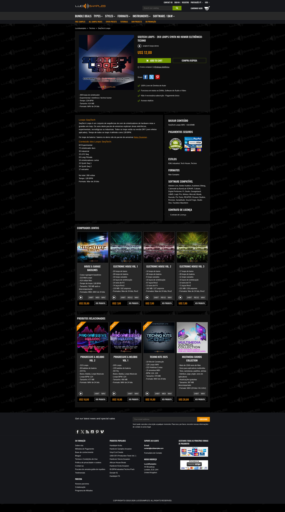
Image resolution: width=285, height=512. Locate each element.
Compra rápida (189, 60)
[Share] (145, 77)
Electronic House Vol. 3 (192, 266)
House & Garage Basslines (92, 268)
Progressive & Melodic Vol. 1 (125, 358)
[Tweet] (151, 77)
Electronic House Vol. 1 (125, 266)
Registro (185, 2)
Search (177, 8)
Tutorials (124, 21)
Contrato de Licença (178, 215)
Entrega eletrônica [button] (161, 67)
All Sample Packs (95, 21)
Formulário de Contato (153, 453)
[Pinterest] (157, 77)
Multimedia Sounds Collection (192, 358)
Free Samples (80, 21)
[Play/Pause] (81, 297)
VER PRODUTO (100, 303)
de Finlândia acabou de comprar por (20, 502)
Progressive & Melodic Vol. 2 (92, 358)
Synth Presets (111, 21)
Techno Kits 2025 (159, 357)
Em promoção (151, 21)
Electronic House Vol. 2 (158, 266)
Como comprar (146, 67)
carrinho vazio (197, 8)
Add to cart (150, 60)
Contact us (168, 2)
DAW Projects (136, 21)
